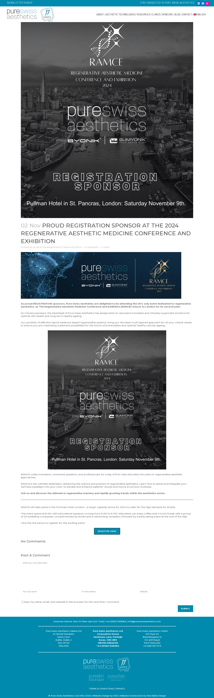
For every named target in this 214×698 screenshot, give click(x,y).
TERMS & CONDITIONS (101, 688)
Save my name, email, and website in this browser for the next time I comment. (71, 601)
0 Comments (91, 247)
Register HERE (107, 531)
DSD (115, 695)
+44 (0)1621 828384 (108, 646)
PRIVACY (120, 688)
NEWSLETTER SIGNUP (19, 2)
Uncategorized (50, 247)
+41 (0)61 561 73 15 (152, 646)
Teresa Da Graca (72, 247)
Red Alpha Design (156, 695)
